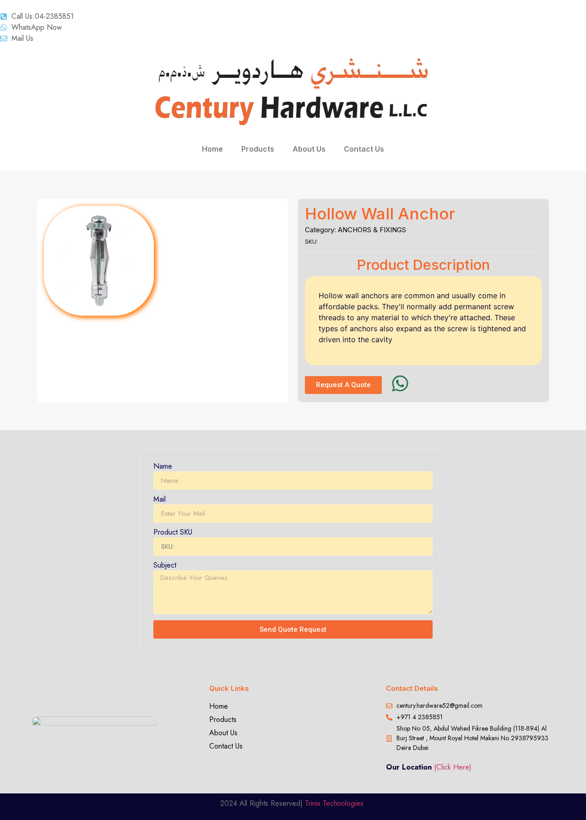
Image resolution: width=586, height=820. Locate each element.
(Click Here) (453, 767)
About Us (309, 148)
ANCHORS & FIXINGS (372, 229)
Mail (159, 500)
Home (212, 148)
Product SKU (172, 533)
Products (257, 148)
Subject (164, 566)
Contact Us (364, 148)
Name (162, 467)
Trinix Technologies (335, 803)
